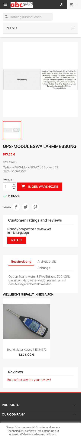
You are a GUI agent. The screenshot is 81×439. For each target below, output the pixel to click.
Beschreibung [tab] (21, 262)
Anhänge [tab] (43, 268)
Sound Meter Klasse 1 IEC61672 (26, 349)
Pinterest (35, 207)
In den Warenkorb (39, 186)
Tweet (25, 207)
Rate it (16, 240)
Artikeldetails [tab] (46, 262)
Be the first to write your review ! (29, 380)
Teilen (16, 207)
